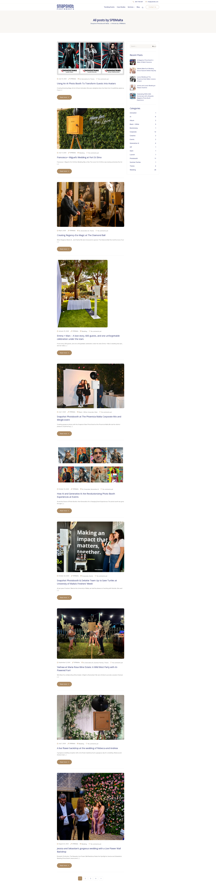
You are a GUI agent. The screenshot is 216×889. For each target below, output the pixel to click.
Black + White (83, 412)
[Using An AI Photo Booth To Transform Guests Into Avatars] (90, 59)
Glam (95, 412)
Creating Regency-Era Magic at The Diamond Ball (81, 235)
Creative (132, 135)
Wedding (82, 153)
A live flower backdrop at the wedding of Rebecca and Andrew (87, 748)
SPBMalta (73, 79)
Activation (133, 113)
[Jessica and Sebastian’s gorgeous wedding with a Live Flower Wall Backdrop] (90, 808)
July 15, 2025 (63, 79)
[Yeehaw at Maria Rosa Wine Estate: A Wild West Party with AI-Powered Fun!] (90, 635)
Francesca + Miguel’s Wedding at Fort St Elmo (79, 157)
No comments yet (103, 79)
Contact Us (152, 7)
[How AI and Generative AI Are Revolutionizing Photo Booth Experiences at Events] (90, 466)
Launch (132, 154)
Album (132, 120)
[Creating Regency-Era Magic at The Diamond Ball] (90, 206)
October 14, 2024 (64, 489)
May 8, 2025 (62, 230)
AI (80, 79)
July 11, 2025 (62, 152)
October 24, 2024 (64, 576)
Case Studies (121, 7)
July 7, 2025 (62, 412)
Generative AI (85, 79)
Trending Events (109, 7)
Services (130, 7)
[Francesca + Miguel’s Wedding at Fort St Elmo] (90, 130)
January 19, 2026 (64, 331)
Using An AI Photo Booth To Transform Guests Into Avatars (86, 83)
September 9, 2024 (64, 662)
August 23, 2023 (64, 844)
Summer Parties (99, 662)
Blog (138, 7)
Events (91, 576)
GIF (131, 147)
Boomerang (134, 128)
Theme (92, 79)
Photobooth (134, 158)
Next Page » (101, 878)
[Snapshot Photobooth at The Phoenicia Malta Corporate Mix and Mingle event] (90, 387)
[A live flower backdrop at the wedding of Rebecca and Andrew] (90, 719)
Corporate (91, 412)
